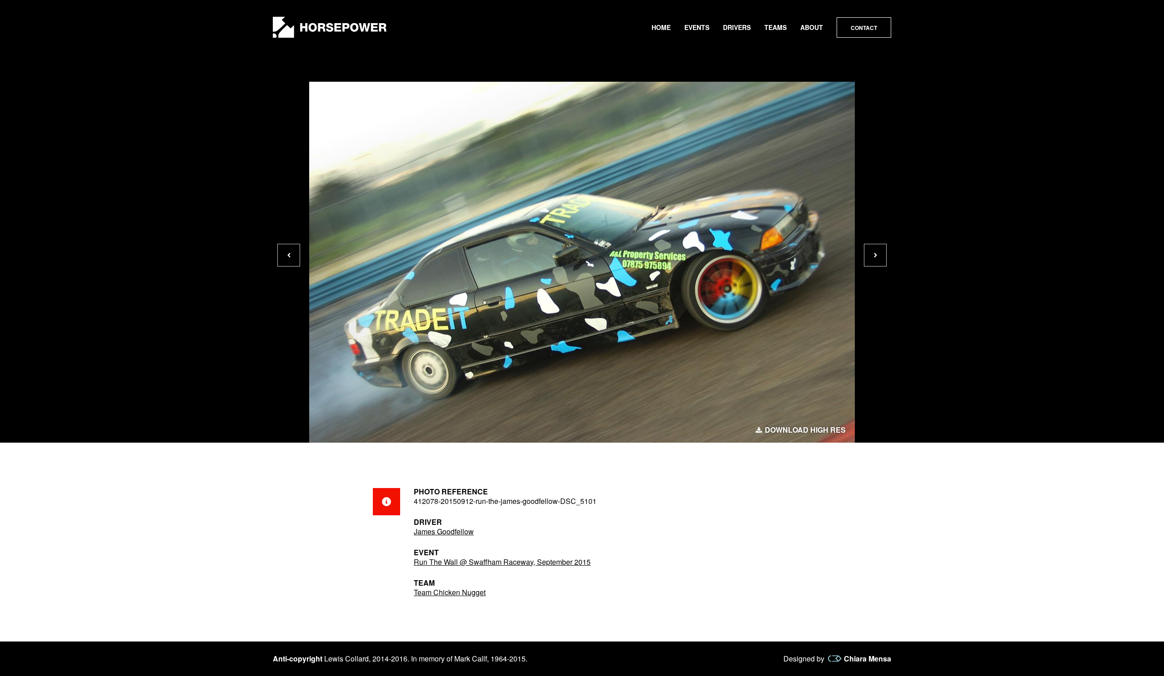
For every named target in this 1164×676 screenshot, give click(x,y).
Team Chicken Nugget (450, 592)
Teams (775, 27)
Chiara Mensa (867, 658)
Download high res (805, 430)
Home (661, 27)
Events (696, 27)
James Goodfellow (444, 531)
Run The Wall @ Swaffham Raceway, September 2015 (502, 562)
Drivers (737, 27)
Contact (864, 28)
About (811, 27)
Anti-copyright (297, 658)
